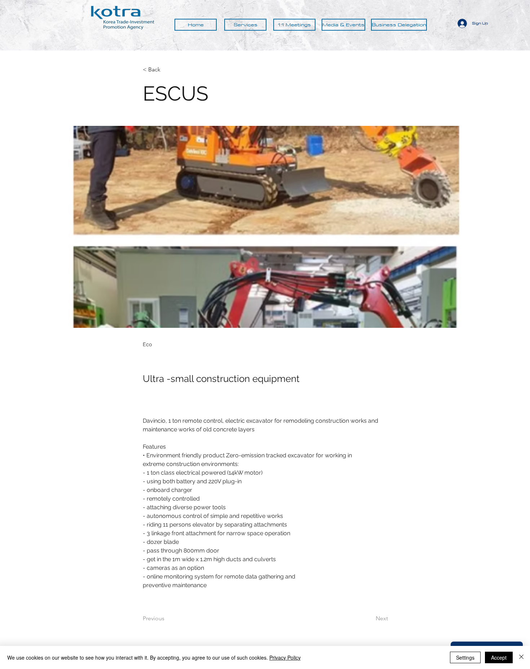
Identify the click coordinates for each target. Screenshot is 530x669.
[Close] (521, 657)
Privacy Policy (285, 657)
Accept (499, 657)
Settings (465, 657)
